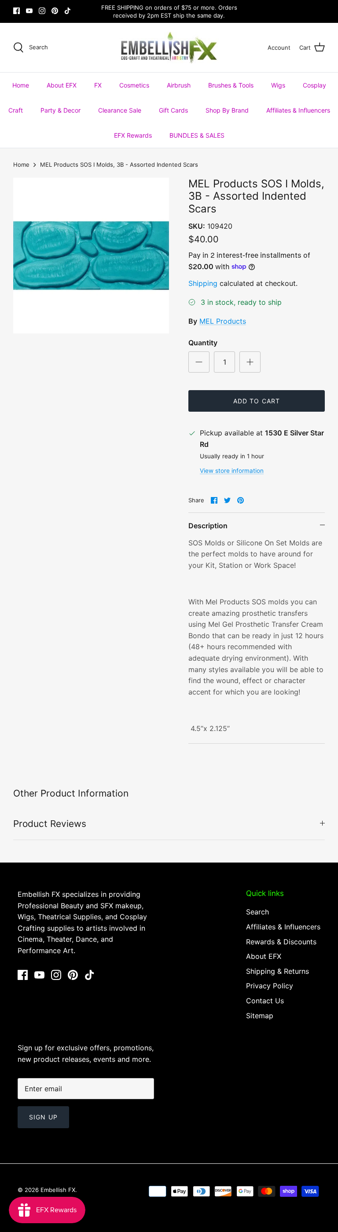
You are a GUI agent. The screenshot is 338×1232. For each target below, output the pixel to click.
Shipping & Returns (277, 971)
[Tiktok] (67, 10)
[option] (91, 255)
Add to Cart (256, 401)
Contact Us (265, 1000)
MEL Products (222, 321)
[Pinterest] (54, 10)
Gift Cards (173, 110)
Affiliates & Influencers (298, 110)
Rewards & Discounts (281, 941)
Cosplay (314, 85)
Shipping (202, 283)
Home (20, 85)
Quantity (202, 342)
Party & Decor (60, 110)
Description (208, 525)
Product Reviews (49, 823)
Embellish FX (57, 1189)
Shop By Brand (227, 110)
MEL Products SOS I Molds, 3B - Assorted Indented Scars (119, 164)
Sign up (43, 1117)
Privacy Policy (269, 985)
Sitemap (259, 1015)
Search (257, 911)
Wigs (278, 85)
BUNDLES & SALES (196, 135)
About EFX (62, 85)
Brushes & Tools (231, 85)
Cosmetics (134, 85)
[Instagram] (42, 10)
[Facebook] (16, 10)
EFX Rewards (133, 135)
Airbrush (179, 85)
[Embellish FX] (169, 47)
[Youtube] (29, 10)
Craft (15, 110)
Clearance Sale (119, 110)
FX (98, 85)
